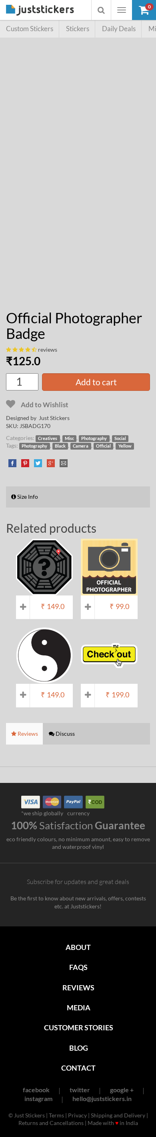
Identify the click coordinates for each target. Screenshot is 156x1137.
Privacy (77, 1115)
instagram (38, 1098)
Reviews (78, 987)
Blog (78, 1047)
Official (103, 446)
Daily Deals (119, 28)
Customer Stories (78, 1027)
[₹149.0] (44, 591)
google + (122, 1089)
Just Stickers (40, 10)
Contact (78, 1067)
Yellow (125, 446)
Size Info (27, 496)
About (78, 947)
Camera (80, 446)
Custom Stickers (29, 28)
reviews (47, 349)
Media (78, 1007)
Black (60, 446)
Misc (69, 438)
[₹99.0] (109, 591)
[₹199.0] (109, 679)
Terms (56, 1115)
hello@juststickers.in (102, 1098)
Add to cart (96, 382)
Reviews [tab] (27, 733)
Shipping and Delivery (118, 1115)
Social (120, 438)
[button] (144, 10)
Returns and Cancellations (51, 1122)
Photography (94, 438)
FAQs (78, 967)
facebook (36, 1089)
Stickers (77, 28)
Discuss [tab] (64, 733)
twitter (80, 1089)
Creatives (47, 438)
